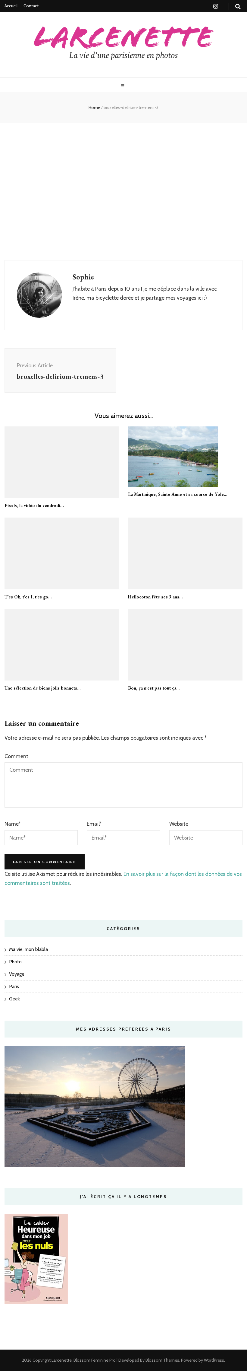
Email (94, 824)
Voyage (16, 974)
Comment (16, 756)
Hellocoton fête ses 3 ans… (155, 597)
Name (13, 824)
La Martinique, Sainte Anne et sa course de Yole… (177, 494)
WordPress (214, 1360)
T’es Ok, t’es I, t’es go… (28, 597)
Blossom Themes (162, 1360)
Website (178, 824)
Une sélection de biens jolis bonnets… (43, 688)
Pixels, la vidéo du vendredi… (34, 505)
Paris (14, 986)
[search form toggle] (238, 7)
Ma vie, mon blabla (28, 949)
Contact (31, 5)
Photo (15, 961)
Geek (14, 999)
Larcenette (62, 1360)
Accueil (11, 5)
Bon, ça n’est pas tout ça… (154, 688)
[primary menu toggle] (123, 86)
